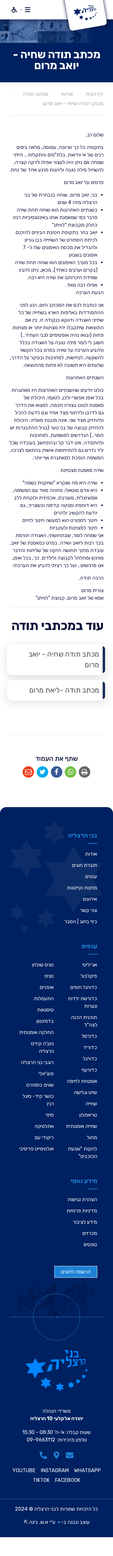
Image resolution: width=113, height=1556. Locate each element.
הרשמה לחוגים (76, 1272)
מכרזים (89, 1233)
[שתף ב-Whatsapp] (70, 772)
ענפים (91, 876)
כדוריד (90, 1047)
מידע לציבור (85, 1222)
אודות (91, 854)
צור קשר (88, 910)
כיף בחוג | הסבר (80, 921)
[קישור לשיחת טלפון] (43, 1455)
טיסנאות (45, 1010)
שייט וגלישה (85, 1092)
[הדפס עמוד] (85, 772)
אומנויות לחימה (82, 1081)
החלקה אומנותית (36, 1032)
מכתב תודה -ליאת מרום (64, 690)
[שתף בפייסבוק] (57, 772)
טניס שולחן (43, 965)
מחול (92, 1137)
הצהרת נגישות (82, 1199)
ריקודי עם (44, 1137)
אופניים (47, 987)
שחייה (91, 1104)
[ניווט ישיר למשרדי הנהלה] (56, 1455)
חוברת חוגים (84, 865)
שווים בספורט (40, 1085)
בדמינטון (45, 1021)
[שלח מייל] (69, 1455)
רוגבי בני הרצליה (37, 1062)
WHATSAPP (87, 1470)
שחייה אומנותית (81, 1126)
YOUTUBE (24, 1470)
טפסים (90, 1244)
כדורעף (89, 1070)
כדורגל (90, 1059)
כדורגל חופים (83, 987)
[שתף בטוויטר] (42, 772)
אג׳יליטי (89, 965)
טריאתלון (88, 1115)
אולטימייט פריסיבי (36, 1149)
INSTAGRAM (55, 1470)
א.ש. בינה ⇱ (36, 1522)
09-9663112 (41, 1440)
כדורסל (89, 1036)
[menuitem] (56, 660)
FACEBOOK (67, 1480)
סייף (50, 1115)
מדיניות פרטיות (82, 1211)
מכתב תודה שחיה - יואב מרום (64, 659)
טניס (49, 976)
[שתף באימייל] (28, 772)
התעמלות (44, 998)
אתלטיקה (44, 1126)
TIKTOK (41, 1480)
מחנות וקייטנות (82, 888)
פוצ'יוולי (46, 1074)
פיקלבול (89, 976)
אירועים (90, 899)
